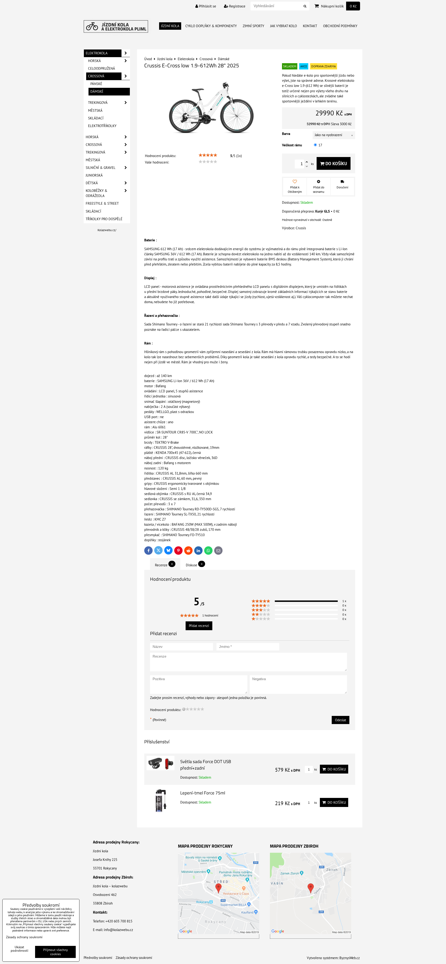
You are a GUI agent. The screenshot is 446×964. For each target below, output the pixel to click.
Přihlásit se (207, 6)
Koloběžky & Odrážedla (96, 193)
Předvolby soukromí (98, 957)
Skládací (95, 118)
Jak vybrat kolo (283, 26)
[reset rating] (184, 709)
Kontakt (310, 26)
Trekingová (98, 102)
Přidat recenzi (199, 625)
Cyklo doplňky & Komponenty (211, 26)
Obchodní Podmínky (340, 26)
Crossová (96, 76)
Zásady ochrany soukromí (134, 957)
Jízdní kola (170, 26)
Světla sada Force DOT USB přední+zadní (205, 764)
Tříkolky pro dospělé (104, 219)
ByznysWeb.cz (349, 958)
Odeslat (340, 720)
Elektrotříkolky (102, 126)
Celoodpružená (101, 68)
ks (315, 769)
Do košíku (335, 163)
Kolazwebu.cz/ (107, 230)
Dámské (96, 91)
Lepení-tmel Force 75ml (202, 792)
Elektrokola (97, 53)
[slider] (208, 155)
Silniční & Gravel (100, 167)
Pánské (96, 84)
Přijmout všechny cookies (55, 952)
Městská (95, 110)
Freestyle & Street (102, 203)
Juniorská (94, 175)
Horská (94, 61)
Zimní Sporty (253, 26)
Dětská (92, 183)
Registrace (236, 6)
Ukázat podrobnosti (19, 948)
